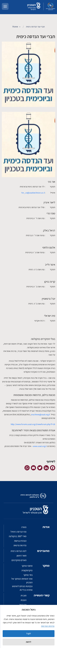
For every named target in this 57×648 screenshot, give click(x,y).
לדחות (28, 642)
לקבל (28, 633)
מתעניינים (43, 551)
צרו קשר (22, 604)
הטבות (23, 600)
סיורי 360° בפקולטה (17, 536)
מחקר (46, 566)
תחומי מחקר (27, 565)
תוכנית (23, 595)
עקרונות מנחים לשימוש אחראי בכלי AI (22, 588)
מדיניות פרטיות (20, 545)
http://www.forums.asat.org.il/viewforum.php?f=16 (33, 424)
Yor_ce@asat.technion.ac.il (33, 192)
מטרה (23, 527)
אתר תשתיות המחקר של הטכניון (22, 580)
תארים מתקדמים (19, 560)
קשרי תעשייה (42, 595)
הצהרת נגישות (20, 540)
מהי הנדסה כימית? (18, 531)
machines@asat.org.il (40, 414)
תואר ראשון (21, 555)
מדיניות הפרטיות (47, 626)
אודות (46, 527)
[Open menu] (5, 6)
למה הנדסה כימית (18, 551)
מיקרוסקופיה (27, 570)
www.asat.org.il (40, 446)
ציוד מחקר (28, 575)
